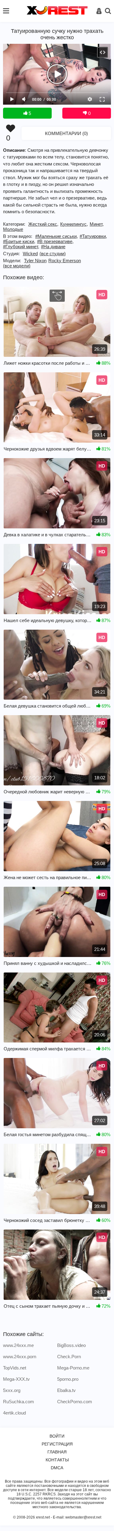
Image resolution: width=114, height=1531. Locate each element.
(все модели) (16, 265)
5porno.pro (67, 1379)
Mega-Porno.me (73, 1367)
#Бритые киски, (19, 241)
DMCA (57, 1467)
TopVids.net (14, 1367)
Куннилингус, (74, 224)
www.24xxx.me (18, 1345)
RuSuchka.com (18, 1401)
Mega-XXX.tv (16, 1379)
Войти (57, 1436)
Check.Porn (69, 1356)
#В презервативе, (55, 241)
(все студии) (53, 253)
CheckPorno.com (74, 1401)
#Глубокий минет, (21, 246)
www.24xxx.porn (19, 1356)
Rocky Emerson (64, 260)
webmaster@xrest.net (83, 1517)
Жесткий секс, (43, 224)
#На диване (53, 246)
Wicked (30, 253)
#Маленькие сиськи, (56, 236)
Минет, (97, 224)
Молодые (13, 229)
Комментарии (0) (66, 133)
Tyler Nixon (35, 260)
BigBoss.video (71, 1345)
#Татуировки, (93, 236)
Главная (57, 1451)
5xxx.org (11, 1390)
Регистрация (57, 1444)
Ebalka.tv (66, 1390)
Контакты (57, 1459)
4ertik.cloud (14, 1412)
